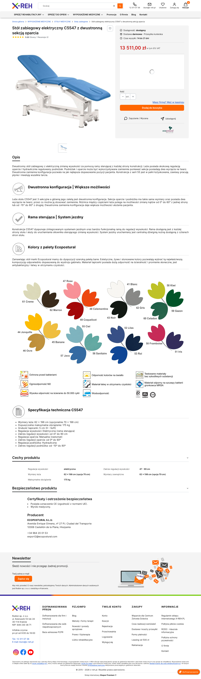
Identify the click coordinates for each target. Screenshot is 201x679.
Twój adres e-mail (20, 573)
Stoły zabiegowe (81, 21)
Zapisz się (23, 578)
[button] (120, 5)
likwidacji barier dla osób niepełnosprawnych (165, 663)
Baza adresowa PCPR (52, 632)
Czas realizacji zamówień (144, 624)
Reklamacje (137, 645)
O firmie (165, 645)
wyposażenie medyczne (96, 665)
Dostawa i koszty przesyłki (144, 629)
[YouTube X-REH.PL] (31, 654)
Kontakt (165, 651)
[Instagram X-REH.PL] (16, 654)
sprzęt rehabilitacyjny (39, 663)
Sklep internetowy (99, 675)
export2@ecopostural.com (42, 536)
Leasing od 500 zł (140, 640)
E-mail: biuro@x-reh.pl (23, 642)
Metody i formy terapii (82, 621)
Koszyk (105, 621)
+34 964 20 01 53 (37, 532)
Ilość (122, 91)
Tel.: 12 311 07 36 (20, 639)
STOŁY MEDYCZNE (62, 21)
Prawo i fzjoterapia (81, 634)
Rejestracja (107, 626)
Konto (104, 615)
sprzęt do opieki (86, 663)
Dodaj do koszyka (152, 107)
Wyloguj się (107, 642)
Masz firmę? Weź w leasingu (168, 102)
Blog (74, 615)
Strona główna (18, 21)
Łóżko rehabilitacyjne (82, 640)
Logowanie (107, 637)
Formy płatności (139, 634)
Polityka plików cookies (172, 624)
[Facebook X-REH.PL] (23, 654)
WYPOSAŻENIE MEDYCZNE (39, 21)
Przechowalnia (109, 631)
